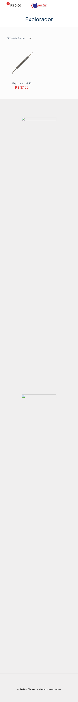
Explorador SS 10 (21, 83)
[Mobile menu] (73, 5)
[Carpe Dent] (39, 5)
